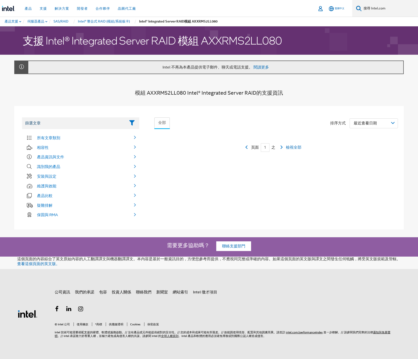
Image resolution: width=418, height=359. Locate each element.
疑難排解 (44, 205)
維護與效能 (46, 185)
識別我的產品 (48, 166)
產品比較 (44, 195)
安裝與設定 (46, 176)
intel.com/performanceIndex (304, 332)
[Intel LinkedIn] (69, 309)
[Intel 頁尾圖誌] (27, 313)
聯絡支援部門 (233, 246)
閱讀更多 (261, 67)
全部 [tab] (162, 122)
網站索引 (180, 292)
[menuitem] (36, 21)
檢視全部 (293, 147)
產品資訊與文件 (50, 156)
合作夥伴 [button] (103, 8)
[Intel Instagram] (81, 309)
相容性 (43, 147)
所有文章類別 (48, 137)
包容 (103, 292)
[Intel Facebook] (57, 309)
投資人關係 (121, 292)
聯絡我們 (143, 292)
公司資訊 (62, 292)
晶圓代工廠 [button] (127, 8)
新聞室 (162, 292)
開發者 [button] (82, 8)
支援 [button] (43, 8)
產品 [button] (28, 8)
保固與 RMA (47, 214)
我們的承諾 (84, 292)
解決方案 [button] (62, 8)
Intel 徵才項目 (205, 292)
